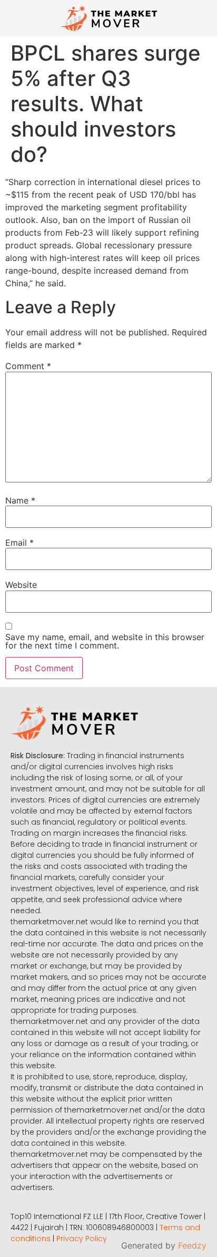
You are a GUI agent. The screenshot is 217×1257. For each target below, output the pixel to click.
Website (21, 585)
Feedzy (192, 1245)
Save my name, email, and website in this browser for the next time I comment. (104, 641)
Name (20, 500)
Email (19, 542)
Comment (28, 366)
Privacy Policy (81, 1238)
